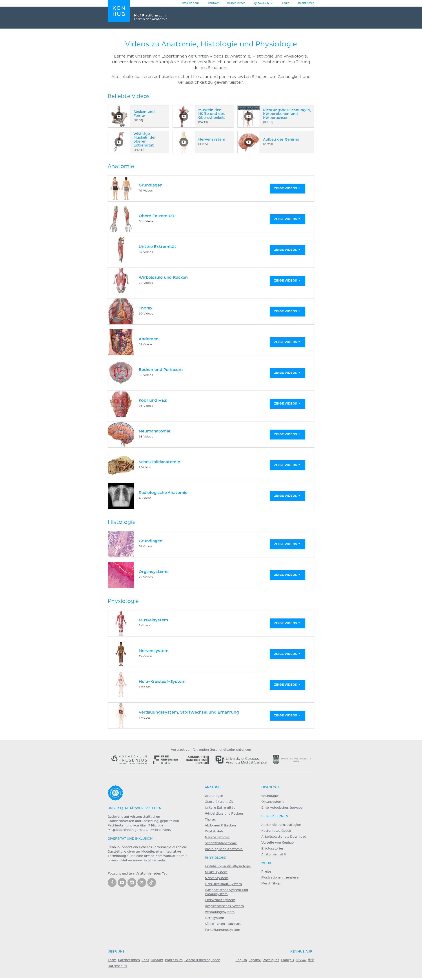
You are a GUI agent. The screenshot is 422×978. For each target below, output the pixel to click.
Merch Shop (270, 883)
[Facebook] (112, 882)
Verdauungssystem (220, 912)
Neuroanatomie (217, 837)
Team (112, 960)
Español (255, 960)
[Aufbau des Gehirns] (249, 142)
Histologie (270, 787)
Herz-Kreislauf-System (223, 884)
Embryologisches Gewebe (282, 807)
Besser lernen (236, 3)
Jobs (145, 960)
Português (271, 960)
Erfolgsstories (272, 848)
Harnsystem (214, 918)
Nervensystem (216, 878)
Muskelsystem (216, 872)
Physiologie (215, 857)
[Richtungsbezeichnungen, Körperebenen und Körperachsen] (249, 116)
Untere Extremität (220, 807)
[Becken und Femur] (119, 116)
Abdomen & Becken (220, 825)
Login (285, 3)
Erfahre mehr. (160, 830)
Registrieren (306, 3)
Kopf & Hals (214, 831)
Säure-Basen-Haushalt (223, 924)
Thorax (210, 819)
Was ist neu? (190, 3)
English (241, 960)
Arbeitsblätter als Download (283, 836)
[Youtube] (122, 882)
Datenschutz (117, 966)
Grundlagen (214, 795)
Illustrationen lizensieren (280, 877)
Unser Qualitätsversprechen (134, 808)
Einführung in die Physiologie (228, 866)
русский (300, 960)
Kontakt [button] (213, 3)
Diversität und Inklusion (130, 838)
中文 (311, 960)
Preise (266, 871)
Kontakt (157, 960)
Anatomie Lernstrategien (281, 824)
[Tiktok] (151, 882)
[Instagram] (131, 882)
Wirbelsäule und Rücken (224, 813)
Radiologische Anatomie (224, 849)
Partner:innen (129, 960)
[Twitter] (141, 882)
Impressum (174, 960)
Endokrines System (220, 900)
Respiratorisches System (224, 906)
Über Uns (116, 951)
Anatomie (213, 787)
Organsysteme (272, 801)
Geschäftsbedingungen (202, 960)
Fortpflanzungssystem (222, 929)
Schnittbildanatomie (221, 843)
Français (287, 960)
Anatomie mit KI (274, 854)
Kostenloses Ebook (276, 830)
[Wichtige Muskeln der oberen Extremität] (119, 142)
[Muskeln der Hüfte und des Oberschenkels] (184, 116)
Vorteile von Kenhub (277, 842)
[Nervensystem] (184, 142)
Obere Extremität (219, 801)
